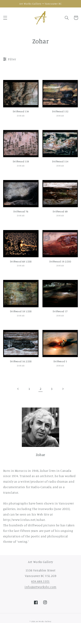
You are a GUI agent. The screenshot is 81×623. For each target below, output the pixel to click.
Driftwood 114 (60, 161)
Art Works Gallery (43, 621)
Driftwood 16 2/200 (21, 361)
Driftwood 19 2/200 (60, 261)
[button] (5, 17)
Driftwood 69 (60, 211)
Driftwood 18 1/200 (21, 311)
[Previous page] (18, 388)
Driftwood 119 (21, 161)
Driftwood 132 (60, 111)
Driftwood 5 (60, 361)
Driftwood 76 (20, 211)
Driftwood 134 (21, 111)
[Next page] (62, 388)
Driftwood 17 (60, 311)
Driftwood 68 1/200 (21, 261)
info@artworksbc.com (40, 587)
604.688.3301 (40, 581)
